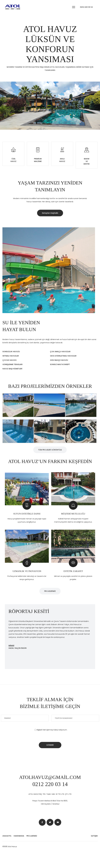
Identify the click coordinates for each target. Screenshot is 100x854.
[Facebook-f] (42, 822)
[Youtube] (57, 822)
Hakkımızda (19, 836)
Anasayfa (6, 836)
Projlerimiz (31, 836)
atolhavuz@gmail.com (50, 777)
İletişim (94, 836)
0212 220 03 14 (86, 7)
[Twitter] (50, 822)
